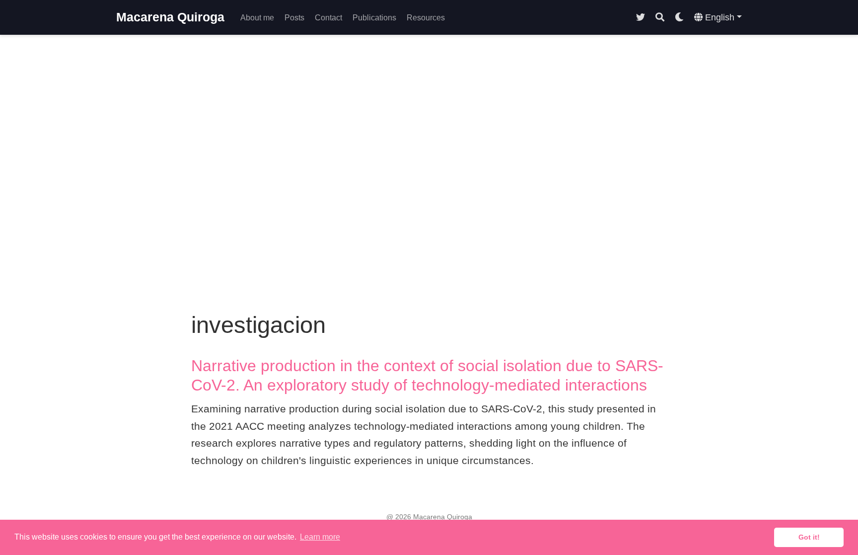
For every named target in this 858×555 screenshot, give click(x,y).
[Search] (659, 17)
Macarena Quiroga (170, 17)
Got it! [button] (809, 537)
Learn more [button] (320, 537)
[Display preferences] (679, 17)
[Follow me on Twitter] (640, 17)
